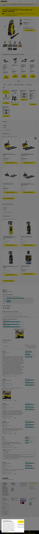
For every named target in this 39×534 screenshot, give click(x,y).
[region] (13, 526)
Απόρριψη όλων (21, 524)
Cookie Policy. (12, 530)
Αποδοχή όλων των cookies (21, 522)
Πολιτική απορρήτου (6, 531)
